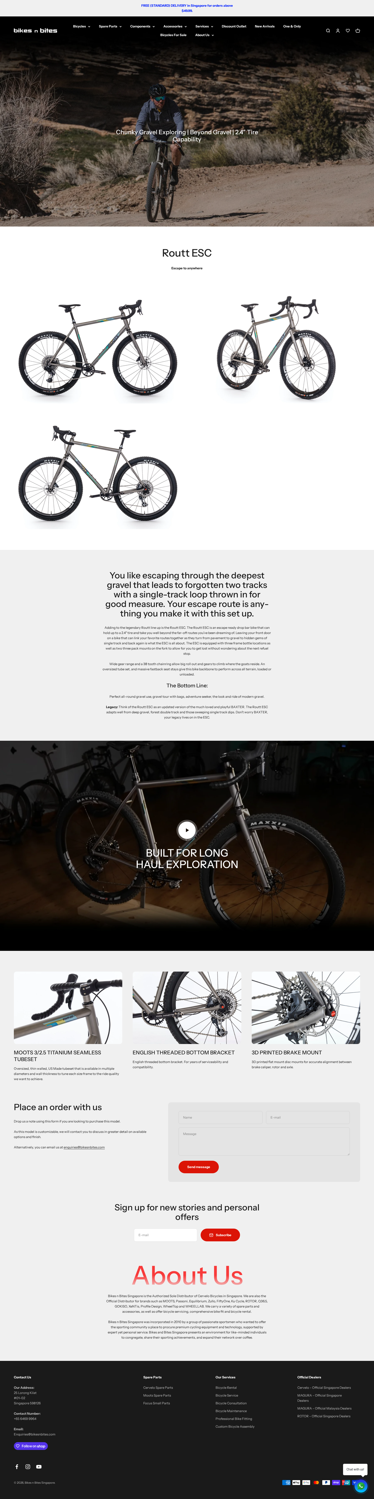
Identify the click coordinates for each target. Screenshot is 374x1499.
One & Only (292, 26)
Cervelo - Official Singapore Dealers (324, 1388)
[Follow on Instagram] (28, 1467)
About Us (202, 35)
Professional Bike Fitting (234, 1419)
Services (202, 26)
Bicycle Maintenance (231, 1411)
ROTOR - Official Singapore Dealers (323, 1416)
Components (140, 26)
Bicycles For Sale (173, 35)
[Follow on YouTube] (39, 1467)
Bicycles (79, 26)
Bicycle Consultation (231, 1403)
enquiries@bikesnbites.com (84, 1147)
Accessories (172, 26)
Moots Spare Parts (157, 1395)
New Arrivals (265, 26)
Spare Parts (108, 26)
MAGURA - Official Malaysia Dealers (324, 1408)
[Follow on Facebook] (17, 1467)
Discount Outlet (234, 26)
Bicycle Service (227, 1395)
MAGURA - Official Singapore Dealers (319, 1398)
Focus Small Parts (156, 1403)
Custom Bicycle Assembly (235, 1426)
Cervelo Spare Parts (158, 1388)
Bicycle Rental (226, 1388)
